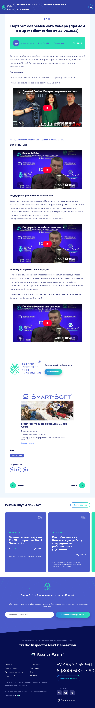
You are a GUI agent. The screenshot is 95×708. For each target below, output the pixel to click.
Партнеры (34, 668)
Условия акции (27, 443)
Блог (47, 19)
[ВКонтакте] (12, 470)
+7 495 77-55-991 (74, 664)
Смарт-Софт (17, 455)
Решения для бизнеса (27, 4)
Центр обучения (24, 9)
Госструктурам (11, 668)
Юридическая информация (16, 686)
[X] (25, 470)
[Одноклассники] (19, 470)
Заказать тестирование (72, 615)
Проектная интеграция (14, 672)
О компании (35, 664)
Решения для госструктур (55, 4)
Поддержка (10, 676)
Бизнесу (8, 664)
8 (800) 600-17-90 (75, 670)
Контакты (34, 676)
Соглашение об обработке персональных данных (26, 682)
